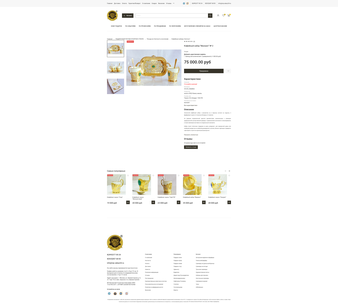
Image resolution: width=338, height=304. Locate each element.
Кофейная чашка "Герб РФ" (166, 197)
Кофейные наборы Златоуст (181, 39)
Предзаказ (203, 71)
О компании (146, 3)
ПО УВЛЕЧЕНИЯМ (175, 26)
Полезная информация (151, 272)
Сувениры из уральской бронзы (205, 263)
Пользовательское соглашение (154, 284)
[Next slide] (178, 68)
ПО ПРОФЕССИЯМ (145, 26)
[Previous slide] (130, 68)
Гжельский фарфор (201, 260)
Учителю (176, 284)
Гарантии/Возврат (134, 3)
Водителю (176, 272)
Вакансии (161, 3)
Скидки (154, 3)
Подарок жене (178, 257)
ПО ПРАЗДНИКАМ (160, 26)
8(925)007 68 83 (210, 3)
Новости (147, 269)
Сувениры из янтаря (202, 266)
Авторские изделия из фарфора (205, 257)
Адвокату (176, 269)
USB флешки (199, 287)
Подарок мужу (178, 260)
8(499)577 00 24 (197, 3)
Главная (109, 3)
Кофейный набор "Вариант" (192, 197)
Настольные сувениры (202, 278)
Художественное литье (202, 272)
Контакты (148, 260)
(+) (203, 56)
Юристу (176, 290)
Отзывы (168, 3)
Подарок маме (178, 263)
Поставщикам (149, 278)
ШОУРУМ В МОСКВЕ (220, 26)
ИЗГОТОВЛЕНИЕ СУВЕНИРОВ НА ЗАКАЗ (197, 26)
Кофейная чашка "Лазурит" (217, 197)
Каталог (129, 15)
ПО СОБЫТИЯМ (130, 26)
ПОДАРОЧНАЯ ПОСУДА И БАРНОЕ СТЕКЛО (130, 39)
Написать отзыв (191, 147)
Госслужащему (178, 287)
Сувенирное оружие (201, 281)
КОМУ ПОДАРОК (116, 26)
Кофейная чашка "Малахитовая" (138, 198)
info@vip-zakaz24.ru (224, 3)
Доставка (117, 3)
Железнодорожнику (179, 278)
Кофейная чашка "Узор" (115, 197)
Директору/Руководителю (181, 275)
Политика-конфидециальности (154, 287)
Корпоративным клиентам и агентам (156, 281)
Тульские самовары (201, 269)
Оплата (124, 3)
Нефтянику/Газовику (180, 281)
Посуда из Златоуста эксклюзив (157, 39)
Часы (197, 284)
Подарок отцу (177, 266)
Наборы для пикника (202, 275)
